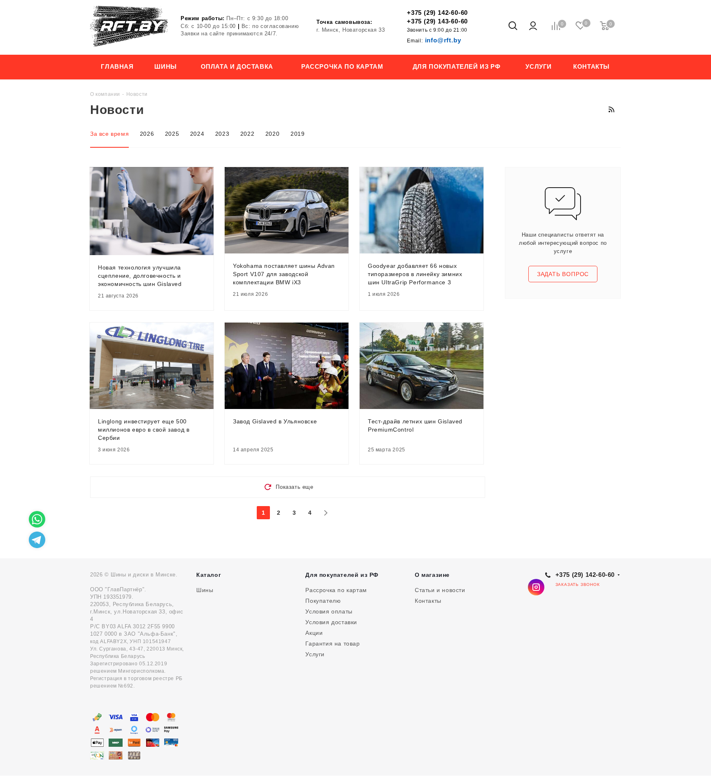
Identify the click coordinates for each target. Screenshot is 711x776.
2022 (247, 133)
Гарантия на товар (332, 643)
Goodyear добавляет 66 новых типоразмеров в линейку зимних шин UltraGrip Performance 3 (415, 274)
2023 (222, 133)
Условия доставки (331, 622)
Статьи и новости (440, 590)
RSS (611, 109)
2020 (272, 133)
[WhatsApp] (37, 519)
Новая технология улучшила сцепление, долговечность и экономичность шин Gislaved (140, 275)
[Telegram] (37, 540)
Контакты (428, 600)
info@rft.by (434, 40)
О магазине (432, 575)
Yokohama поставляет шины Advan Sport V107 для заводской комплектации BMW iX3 (284, 274)
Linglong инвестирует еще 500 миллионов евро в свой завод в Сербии (143, 429)
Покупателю (323, 600)
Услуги (315, 654)
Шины (204, 590)
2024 (197, 133)
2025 (172, 133)
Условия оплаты (328, 611)
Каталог (208, 575)
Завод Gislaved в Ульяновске (275, 421)
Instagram (536, 587)
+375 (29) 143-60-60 (437, 21)
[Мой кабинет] (533, 26)
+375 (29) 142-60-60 (437, 12)
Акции (314, 633)
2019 (297, 133)
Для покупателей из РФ (342, 575)
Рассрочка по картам (336, 590)
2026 (147, 133)
